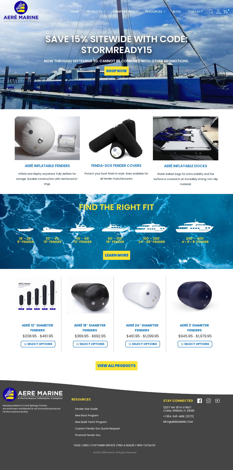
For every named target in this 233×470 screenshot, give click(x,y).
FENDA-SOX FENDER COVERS (116, 165)
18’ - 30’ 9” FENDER (25, 240)
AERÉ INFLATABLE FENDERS (47, 165)
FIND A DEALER (125, 445)
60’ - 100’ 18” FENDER (115, 240)
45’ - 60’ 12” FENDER (83, 240)
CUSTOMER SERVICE (103, 445)
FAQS (77, 445)
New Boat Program (87, 415)
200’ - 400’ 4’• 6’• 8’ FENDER (195, 240)
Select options (39, 344)
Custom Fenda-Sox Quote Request (97, 428)
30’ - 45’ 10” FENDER (53, 240)
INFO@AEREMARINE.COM (178, 422)
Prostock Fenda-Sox (87, 435)
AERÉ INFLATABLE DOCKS (185, 165)
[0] (225, 11)
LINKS (86, 445)
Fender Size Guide (86, 409)
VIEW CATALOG (146, 445)
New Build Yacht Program (91, 422)
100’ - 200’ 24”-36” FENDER (151, 240)
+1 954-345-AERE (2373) (178, 416)
